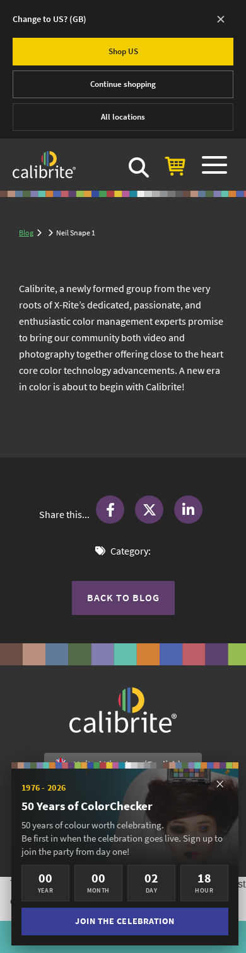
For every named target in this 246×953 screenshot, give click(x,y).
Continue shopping (123, 84)
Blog (26, 232)
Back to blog (123, 597)
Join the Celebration (125, 921)
